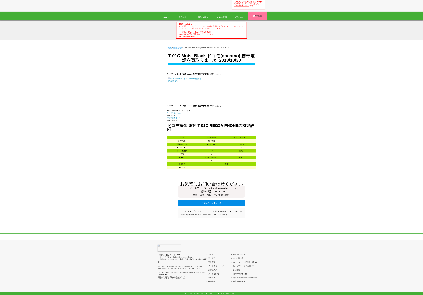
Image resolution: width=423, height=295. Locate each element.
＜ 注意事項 (210, 278)
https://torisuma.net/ (190, 36)
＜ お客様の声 (211, 270)
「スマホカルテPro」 (241, 6)
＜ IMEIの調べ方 (237, 258)
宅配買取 (258, 16)
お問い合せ (239, 17)
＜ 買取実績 (210, 262)
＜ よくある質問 (212, 274)
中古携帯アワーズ (173, 118)
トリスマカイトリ (209, 34)
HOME (166, 17)
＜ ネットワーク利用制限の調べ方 (244, 262)
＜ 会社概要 (235, 270)
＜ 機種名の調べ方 (238, 254)
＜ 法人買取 (210, 258)
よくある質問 (221, 17)
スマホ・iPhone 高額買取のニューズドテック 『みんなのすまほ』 (170, 5)
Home (170, 47)
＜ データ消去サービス (215, 266)
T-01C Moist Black (174, 113)
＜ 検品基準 (210, 281)
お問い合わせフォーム (211, 203)
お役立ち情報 (177, 47)
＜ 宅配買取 (210, 254)
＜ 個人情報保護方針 (239, 274)
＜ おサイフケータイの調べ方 (242, 266)
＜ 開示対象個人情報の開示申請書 (244, 278)
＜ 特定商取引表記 (238, 281)
